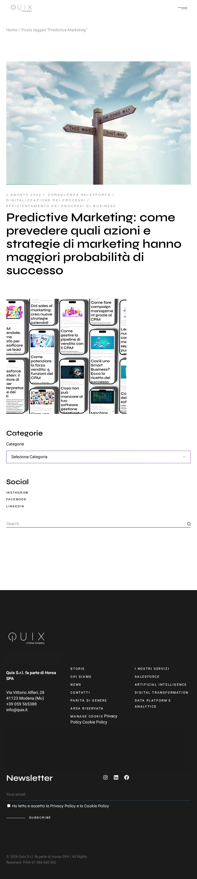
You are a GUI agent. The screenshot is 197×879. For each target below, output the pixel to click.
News (75, 684)
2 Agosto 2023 (24, 195)
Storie (77, 668)
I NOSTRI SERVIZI (152, 668)
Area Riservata (87, 708)
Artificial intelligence (161, 684)
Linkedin (15, 506)
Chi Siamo (81, 676)
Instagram (17, 492)
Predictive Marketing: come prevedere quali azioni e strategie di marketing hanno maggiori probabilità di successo (94, 244)
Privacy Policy (63, 805)
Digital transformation (162, 692)
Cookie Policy (94, 722)
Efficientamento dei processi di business (61, 206)
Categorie (15, 444)
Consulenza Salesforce (79, 195)
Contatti (80, 692)
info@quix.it (17, 710)
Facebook (16, 499)
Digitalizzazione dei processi (46, 200)
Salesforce (147, 676)
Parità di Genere (88, 700)
